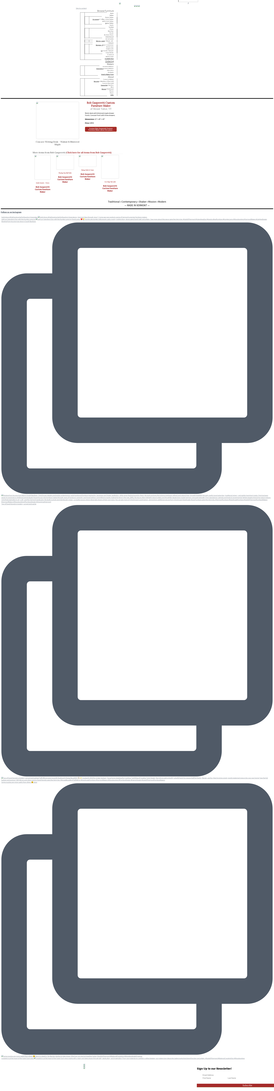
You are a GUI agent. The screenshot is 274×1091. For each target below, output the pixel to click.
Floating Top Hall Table (65, 173)
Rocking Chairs (109, 35)
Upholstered (110, 37)
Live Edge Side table (110, 182)
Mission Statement (108, 89)
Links (112, 95)
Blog (112, 87)
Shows (111, 91)
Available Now (109, 59)
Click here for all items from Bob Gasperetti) (89, 152)
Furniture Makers (108, 67)
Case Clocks (110, 53)
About (111, 76)
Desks (112, 25)
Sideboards (110, 49)
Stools (111, 33)
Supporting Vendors (107, 85)
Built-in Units (110, 57)
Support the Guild (108, 83)
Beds (112, 13)
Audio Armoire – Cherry (42, 183)
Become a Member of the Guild (104, 81)
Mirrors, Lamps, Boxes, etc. (105, 41)
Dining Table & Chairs (87, 170)
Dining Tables (109, 17)
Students (111, 72)
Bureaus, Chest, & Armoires (105, 45)
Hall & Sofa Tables (108, 21)
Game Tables (109, 23)
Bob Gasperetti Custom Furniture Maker (101, 104)
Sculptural (110, 55)
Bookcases (110, 47)
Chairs (112, 29)
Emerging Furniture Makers (105, 69)
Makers (110, 64)
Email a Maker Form (107, 74)
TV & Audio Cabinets (107, 51)
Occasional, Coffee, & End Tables (103, 19)
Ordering (109, 61)
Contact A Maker (108, 79)
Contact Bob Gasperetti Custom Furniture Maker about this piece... (100, 129)
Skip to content (81, 8)
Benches (111, 31)
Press (112, 93)
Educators (110, 71)
